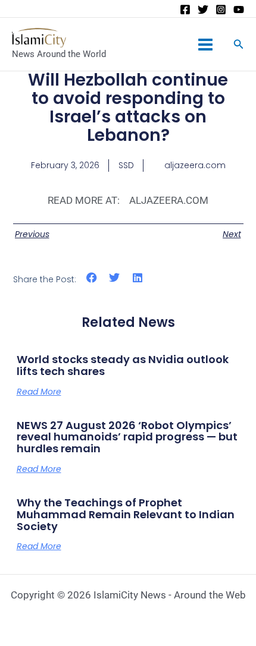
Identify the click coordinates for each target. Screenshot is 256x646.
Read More (39, 391)
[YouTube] (238, 9)
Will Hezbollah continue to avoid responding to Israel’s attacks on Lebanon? (128, 107)
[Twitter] (203, 9)
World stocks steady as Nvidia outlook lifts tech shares (123, 365)
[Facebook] (185, 9)
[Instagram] (221, 9)
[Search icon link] (238, 45)
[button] (92, 277)
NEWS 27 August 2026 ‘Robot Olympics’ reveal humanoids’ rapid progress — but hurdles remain (127, 437)
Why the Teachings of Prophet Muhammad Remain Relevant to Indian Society (126, 514)
